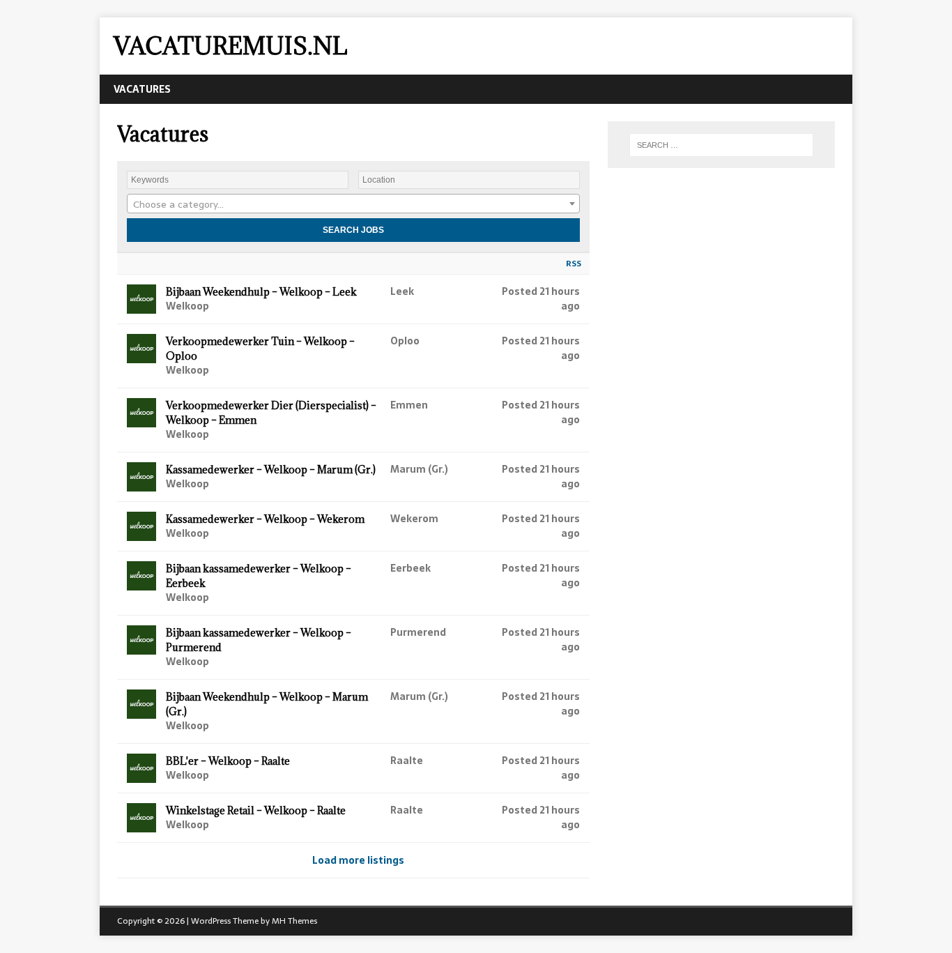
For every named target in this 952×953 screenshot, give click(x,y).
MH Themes (294, 921)
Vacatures (142, 89)
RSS (573, 263)
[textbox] (353, 204)
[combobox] (353, 203)
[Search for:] (721, 145)
